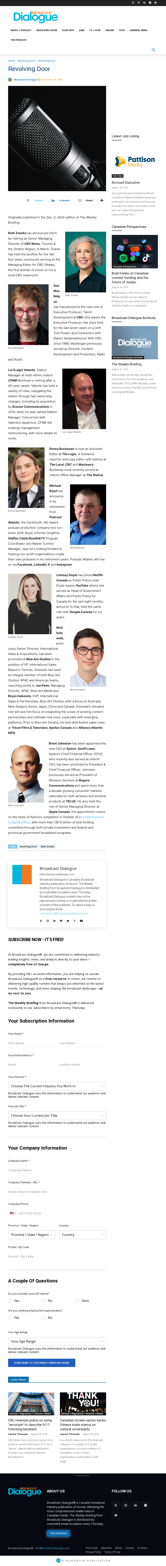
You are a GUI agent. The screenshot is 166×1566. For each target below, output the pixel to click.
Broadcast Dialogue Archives (134, 318)
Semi (85, 1301)
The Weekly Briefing (127, 364)
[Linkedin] (144, 3)
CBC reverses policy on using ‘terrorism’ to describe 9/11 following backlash (30, 1424)
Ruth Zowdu (47, 846)
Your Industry (17, 1077)
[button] (153, 49)
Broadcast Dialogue (25, 79)
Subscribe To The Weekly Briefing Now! (41, 1363)
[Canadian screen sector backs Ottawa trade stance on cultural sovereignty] (83, 1403)
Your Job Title (17, 1106)
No (50, 1301)
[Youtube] (81, 920)
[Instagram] (138, 3)
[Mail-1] (155, 3)
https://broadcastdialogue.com (57, 874)
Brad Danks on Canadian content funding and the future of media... (130, 277)
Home (11, 61)
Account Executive (126, 182)
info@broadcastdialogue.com (52, 1548)
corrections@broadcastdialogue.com (64, 913)
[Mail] (61, 920)
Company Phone (18, 1204)
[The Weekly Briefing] (135, 342)
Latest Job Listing (125, 136)
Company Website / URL (23, 1182)
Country (64, 1225)
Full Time (117, 175)
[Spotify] (150, 3)
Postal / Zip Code (18, 1247)
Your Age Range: (18, 1332)
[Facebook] (41, 920)
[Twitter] (133, 3)
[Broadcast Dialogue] (10, 80)
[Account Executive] (135, 161)
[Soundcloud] (67, 920)
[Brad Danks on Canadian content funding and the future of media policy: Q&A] (135, 251)
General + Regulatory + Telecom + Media (30, 1413)
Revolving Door (26, 61)
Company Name (19, 1161)
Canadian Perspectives (129, 227)
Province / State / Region (23, 1225)
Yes (16, 1301)
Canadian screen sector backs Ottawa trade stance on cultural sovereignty (83, 1424)
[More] (102, 200)
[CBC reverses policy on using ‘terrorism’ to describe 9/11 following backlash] (31, 1403)
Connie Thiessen (18, 1434)
